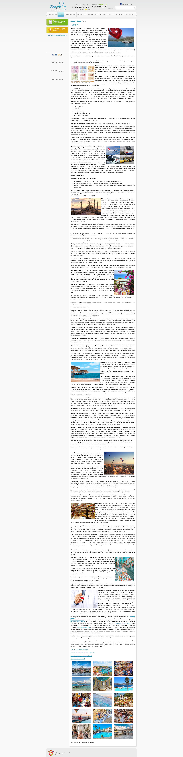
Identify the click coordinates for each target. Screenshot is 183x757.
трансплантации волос (78, 621)
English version (127, 4)
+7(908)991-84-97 (99, 6)
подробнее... (111, 8)
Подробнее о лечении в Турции (80, 650)
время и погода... (86, 9)
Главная (73, 21)
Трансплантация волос (77, 620)
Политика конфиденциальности (57, 35)
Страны (79, 21)
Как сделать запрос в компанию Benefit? (82, 653)
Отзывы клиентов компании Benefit (81, 656)
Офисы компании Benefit (78, 659)
